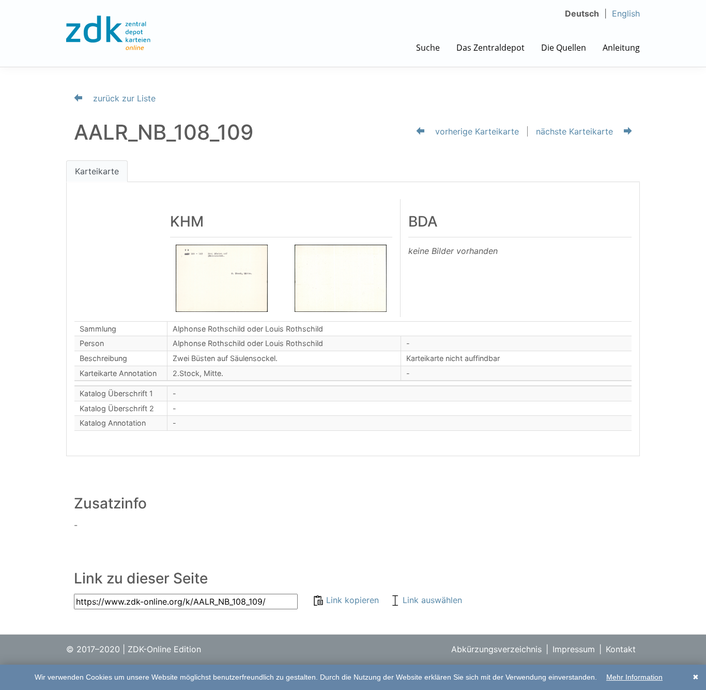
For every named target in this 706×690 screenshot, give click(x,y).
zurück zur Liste (123, 98)
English (626, 13)
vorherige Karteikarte (476, 131)
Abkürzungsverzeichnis (496, 649)
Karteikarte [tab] (97, 171)
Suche (428, 47)
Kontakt (621, 649)
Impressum (573, 649)
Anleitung (621, 47)
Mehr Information (634, 677)
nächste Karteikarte (576, 131)
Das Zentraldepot (490, 47)
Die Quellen (563, 47)
